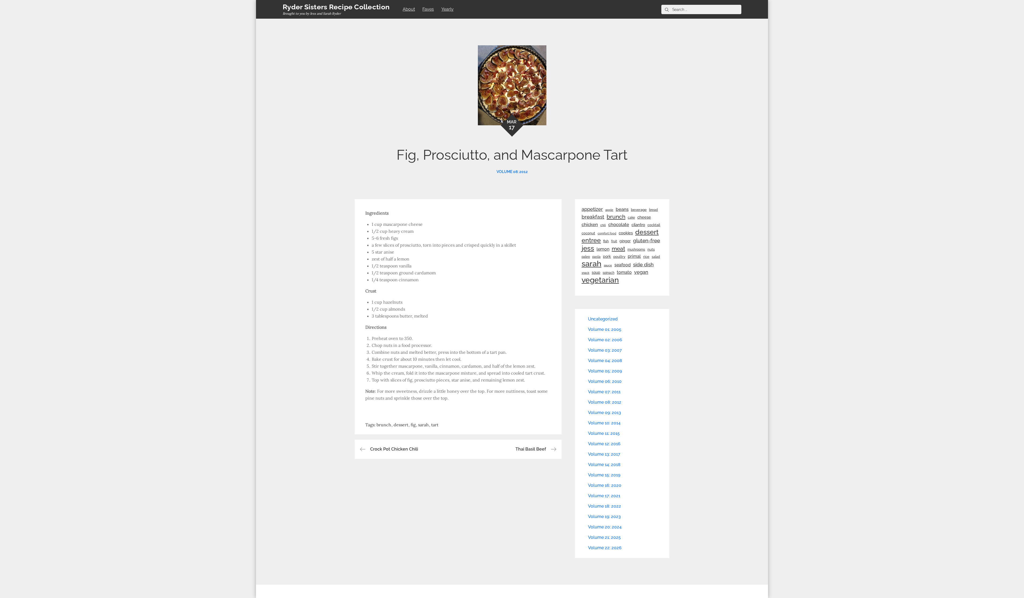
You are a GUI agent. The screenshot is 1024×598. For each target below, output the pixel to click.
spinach (608, 273)
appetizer (592, 209)
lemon (603, 249)
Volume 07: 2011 (604, 391)
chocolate (618, 224)
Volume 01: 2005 (604, 329)
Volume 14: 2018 (604, 464)
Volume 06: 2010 (605, 381)
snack (585, 273)
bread (653, 210)
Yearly (447, 9)
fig (413, 424)
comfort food (607, 233)
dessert (401, 424)
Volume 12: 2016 (604, 443)
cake (631, 217)
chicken (590, 224)
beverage (639, 210)
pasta (596, 257)
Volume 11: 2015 (604, 433)
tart (434, 424)
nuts (651, 249)
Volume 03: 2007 (605, 350)
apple (609, 210)
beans (622, 209)
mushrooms (636, 249)
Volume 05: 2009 (605, 371)
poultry (619, 257)
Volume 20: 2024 (605, 526)
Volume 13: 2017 (604, 454)
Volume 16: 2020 (604, 485)
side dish (643, 264)
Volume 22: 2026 (605, 547)
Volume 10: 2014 (604, 423)
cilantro (638, 224)
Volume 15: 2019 (604, 474)
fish (606, 241)
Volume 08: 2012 (512, 172)
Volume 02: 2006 (605, 339)
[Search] (666, 9)
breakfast (593, 217)
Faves (428, 9)
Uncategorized (603, 319)
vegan (641, 272)
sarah (423, 424)
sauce (608, 265)
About (409, 9)
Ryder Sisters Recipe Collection (336, 7)
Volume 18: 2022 (604, 506)
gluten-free (646, 240)
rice (646, 256)
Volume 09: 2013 (604, 412)
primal (634, 256)
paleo (586, 257)
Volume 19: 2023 (604, 516)
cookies (626, 232)
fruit (614, 241)
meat (618, 249)
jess (588, 248)
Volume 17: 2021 (604, 495)
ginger (625, 241)
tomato (624, 272)
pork (607, 256)
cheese (644, 217)
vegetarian (600, 279)
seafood (622, 264)
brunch (384, 424)
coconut (588, 233)
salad (656, 257)
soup (596, 272)
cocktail (653, 225)
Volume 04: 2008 (605, 360)
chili (603, 225)
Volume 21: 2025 (604, 537)
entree (591, 240)
